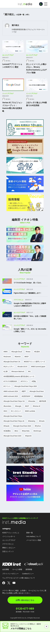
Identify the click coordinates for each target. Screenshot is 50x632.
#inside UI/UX (22, 366)
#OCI (5, 411)
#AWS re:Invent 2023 (11, 396)
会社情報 (5, 569)
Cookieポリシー (28, 573)
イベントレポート (8, 536)
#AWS (6, 352)
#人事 (6, 371)
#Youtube (31, 401)
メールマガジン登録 (33, 540)
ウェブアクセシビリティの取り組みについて (18, 578)
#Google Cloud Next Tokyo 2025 (26, 386)
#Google (18, 406)
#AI (29, 371)
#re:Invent (7, 356)
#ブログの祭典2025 (10, 381)
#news (28, 352)
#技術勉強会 (38, 396)
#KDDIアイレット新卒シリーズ (34, 362)
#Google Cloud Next (37, 391)
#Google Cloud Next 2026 (22, 426)
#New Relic (26, 431)
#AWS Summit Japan (38, 366)
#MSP (27, 356)
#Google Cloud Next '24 (12, 362)
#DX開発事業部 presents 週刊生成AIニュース (19, 376)
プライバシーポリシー (10, 573)
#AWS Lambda (30, 411)
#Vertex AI (36, 406)
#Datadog (31, 421)
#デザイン (24, 381)
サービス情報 (17, 569)
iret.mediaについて (33, 536)
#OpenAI (28, 436)
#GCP (27, 406)
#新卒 (24, 391)
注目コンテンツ (8, 551)
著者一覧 (29, 532)
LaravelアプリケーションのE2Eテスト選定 (12, 65)
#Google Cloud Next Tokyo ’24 (14, 401)
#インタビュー (16, 411)
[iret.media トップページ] (14, 523)
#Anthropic (37, 431)
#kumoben (7, 406)
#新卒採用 (42, 401)
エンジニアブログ (7, 55)
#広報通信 (7, 431)
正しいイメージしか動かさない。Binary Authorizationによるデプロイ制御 (36, 68)
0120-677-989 (25, 608)
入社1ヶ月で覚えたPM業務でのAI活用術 (36, 104)
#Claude (6, 426)
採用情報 (29, 569)
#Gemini (18, 356)
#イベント (7, 386)
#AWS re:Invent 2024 (11, 391)
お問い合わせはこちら (25, 600)
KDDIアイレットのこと (10, 532)
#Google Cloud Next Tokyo (13, 416)
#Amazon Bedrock (18, 371)
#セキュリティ (9, 366)
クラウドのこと (8, 544)
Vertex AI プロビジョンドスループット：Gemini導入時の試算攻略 (12, 106)
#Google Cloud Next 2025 (12, 436)
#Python (38, 426)
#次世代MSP (26, 396)
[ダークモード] (41, 4)
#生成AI (37, 352)
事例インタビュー (8, 548)
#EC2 (16, 431)
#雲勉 (34, 381)
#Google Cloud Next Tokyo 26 (14, 421)
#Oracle (41, 421)
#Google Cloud (17, 352)
